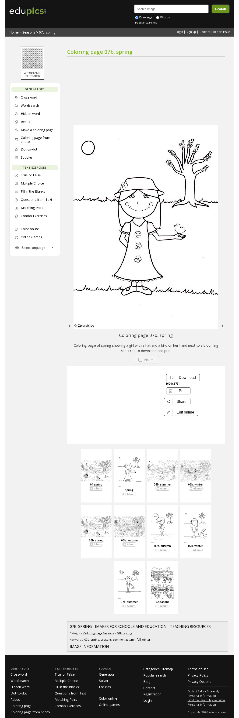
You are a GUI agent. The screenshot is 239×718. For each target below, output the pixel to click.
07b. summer (129, 602)
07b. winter (195, 546)
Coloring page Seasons (98, 633)
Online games (109, 704)
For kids (105, 687)
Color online (108, 698)
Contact (205, 32)
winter (146, 640)
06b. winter (195, 484)
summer (118, 640)
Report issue (221, 32)
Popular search (154, 675)
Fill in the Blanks (67, 687)
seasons (106, 640)
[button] (181, 412)
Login (179, 32)
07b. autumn (162, 546)
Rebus (15, 699)
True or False (65, 674)
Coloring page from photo (30, 712)
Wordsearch (20, 680)
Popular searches (146, 22)
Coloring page (21, 706)
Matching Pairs (66, 699)
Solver (103, 680)
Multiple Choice (66, 680)
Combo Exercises (68, 706)
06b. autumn (129, 540)
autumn (130, 640)
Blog (146, 681)
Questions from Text (70, 693)
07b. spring (47, 32)
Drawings (145, 17)
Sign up (191, 32)
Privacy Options (199, 681)
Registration (152, 694)
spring (129, 490)
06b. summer (162, 484)
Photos (165, 17)
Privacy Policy (198, 675)
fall (139, 640)
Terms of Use (198, 669)
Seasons (28, 32)
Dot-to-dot (19, 693)
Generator (106, 674)
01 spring (96, 484)
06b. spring (96, 540)
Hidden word (20, 687)
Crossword (19, 674)
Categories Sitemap (158, 669)
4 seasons (162, 602)
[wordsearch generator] (33, 78)
